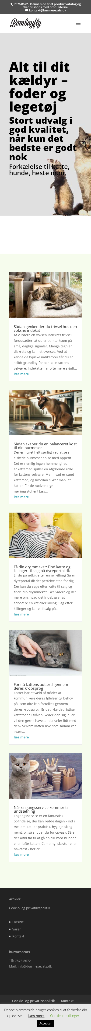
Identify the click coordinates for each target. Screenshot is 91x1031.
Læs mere (36, 1015)
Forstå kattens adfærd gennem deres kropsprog (41, 686)
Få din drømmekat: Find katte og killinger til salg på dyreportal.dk (42, 568)
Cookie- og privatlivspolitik (29, 908)
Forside (18, 922)
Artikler (15, 899)
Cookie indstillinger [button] (64, 1015)
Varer (16, 929)
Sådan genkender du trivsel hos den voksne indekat (45, 328)
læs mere (21, 374)
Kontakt (18, 936)
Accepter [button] (45, 1023)
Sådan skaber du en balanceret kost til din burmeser (45, 445)
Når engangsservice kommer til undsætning (41, 809)
